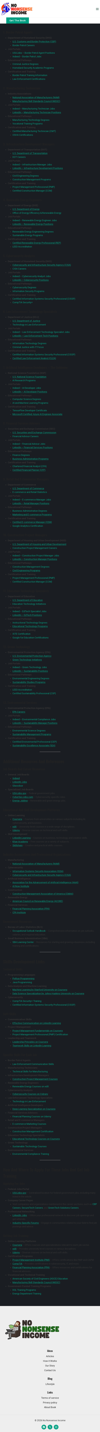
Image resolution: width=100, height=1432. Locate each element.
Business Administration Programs (30, 458)
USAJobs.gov (19, 793)
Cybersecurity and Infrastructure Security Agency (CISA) (41, 265)
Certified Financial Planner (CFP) (28, 470)
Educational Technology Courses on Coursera (36, 1138)
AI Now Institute (20, 886)
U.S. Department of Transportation (30, 153)
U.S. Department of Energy (26, 209)
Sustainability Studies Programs (28, 682)
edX (14, 826)
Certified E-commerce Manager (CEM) (32, 522)
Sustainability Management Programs (31, 734)
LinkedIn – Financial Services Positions (32, 447)
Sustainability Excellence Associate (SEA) (33, 745)
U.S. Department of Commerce (28, 488)
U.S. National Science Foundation (29, 376)
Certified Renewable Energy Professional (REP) (36, 242)
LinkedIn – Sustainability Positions (30, 671)
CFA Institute (19, 912)
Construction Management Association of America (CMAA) (42, 893)
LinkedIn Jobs (19, 782)
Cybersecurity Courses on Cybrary (30, 1094)
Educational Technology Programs (30, 626)
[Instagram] (56, 1427)
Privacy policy (50, 1402)
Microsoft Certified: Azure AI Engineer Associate (37, 414)
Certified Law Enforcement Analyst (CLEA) (34, 358)
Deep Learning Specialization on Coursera (33, 1109)
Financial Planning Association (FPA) (31, 908)
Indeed (16, 778)
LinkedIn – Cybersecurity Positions (30, 280)
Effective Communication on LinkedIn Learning (36, 1023)
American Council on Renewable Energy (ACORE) (37, 901)
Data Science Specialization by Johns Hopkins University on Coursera (48, 993)
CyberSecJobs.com (22, 797)
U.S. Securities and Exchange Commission (34, 432)
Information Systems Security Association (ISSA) (37, 871)
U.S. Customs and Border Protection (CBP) (34, 41)
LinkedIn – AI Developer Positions (29, 391)
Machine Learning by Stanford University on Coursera (39, 989)
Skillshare (17, 845)
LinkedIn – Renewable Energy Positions (32, 224)
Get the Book (17, 20)
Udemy (16, 830)
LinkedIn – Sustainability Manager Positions (34, 723)
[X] (50, 1427)
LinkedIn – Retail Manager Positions (30, 503)
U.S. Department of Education (27, 600)
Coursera (17, 819)
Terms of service (50, 1398)
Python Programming (23, 978)
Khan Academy (20, 841)
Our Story (50, 1365)
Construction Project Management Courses (35, 1079)
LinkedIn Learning (21, 837)
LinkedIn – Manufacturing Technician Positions (36, 112)
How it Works (50, 1361)
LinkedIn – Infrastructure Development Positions (37, 168)
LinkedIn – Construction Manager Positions (34, 559)
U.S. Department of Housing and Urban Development (39, 544)
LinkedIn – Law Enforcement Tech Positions (35, 335)
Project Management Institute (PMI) (31, 1260)
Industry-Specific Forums (25, 1222)
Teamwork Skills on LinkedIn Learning (31, 1045)
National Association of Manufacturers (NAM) (36, 97)
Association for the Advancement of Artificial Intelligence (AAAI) (45, 882)
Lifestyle (50, 1384)
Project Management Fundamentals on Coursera (37, 1030)
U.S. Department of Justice (26, 320)
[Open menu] (97, 9)
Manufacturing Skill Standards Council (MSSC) (36, 101)
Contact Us (50, 1370)
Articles (50, 1356)
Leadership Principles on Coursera (30, 1041)
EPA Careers (18, 711)
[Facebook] (44, 1427)
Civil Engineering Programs (26, 570)
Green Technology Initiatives (27, 659)
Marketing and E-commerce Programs (32, 514)
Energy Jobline (20, 800)
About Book (50, 1407)
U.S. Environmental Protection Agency (31, 656)
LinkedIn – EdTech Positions (27, 615)
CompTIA (17, 1263)
